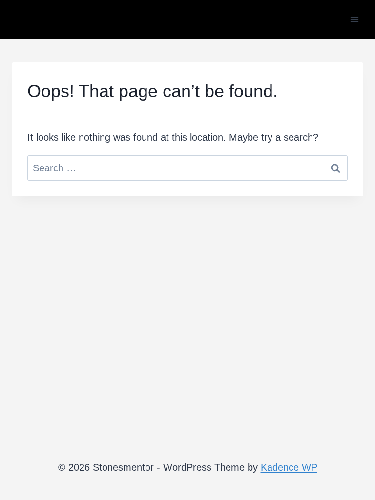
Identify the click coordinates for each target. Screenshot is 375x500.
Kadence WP (289, 467)
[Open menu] (354, 19)
